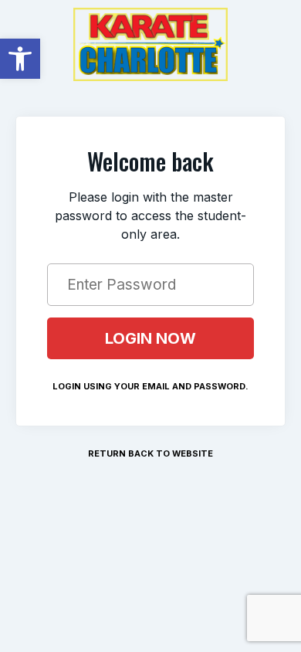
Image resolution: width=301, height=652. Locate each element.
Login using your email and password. (150, 386)
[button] (20, 59)
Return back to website (150, 453)
